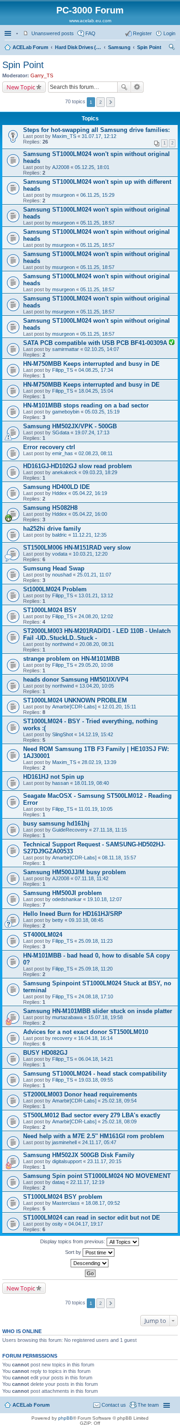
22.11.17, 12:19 (87, 1182)
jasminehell (64, 1142)
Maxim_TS (64, 136)
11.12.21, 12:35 (89, 535)
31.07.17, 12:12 (99, 136)
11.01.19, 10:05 (95, 809)
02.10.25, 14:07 (101, 349)
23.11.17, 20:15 (104, 1161)
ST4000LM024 (42, 934)
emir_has (62, 453)
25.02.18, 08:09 (119, 1121)
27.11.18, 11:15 (110, 830)
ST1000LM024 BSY (50, 610)
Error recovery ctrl (49, 447)
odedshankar (67, 899)
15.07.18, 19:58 (105, 1017)
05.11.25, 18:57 (97, 222)
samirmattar (65, 349)
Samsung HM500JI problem (62, 892)
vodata (59, 554)
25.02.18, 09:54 (119, 1100)
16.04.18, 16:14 (95, 1038)
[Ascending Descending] (90, 1263)
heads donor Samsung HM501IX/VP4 (75, 679)
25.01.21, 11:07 (94, 574)
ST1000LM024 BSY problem (62, 1196)
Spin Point (149, 47)
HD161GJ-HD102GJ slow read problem (77, 466)
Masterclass (66, 1203)
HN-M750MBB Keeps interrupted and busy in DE (91, 363)
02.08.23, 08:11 (95, 453)
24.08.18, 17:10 (95, 996)
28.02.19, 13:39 (99, 762)
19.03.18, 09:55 (95, 1080)
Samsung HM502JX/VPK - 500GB (70, 426)
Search (124, 87)
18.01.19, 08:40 (91, 783)
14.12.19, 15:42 (95, 734)
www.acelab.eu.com (90, 20)
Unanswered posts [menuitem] (52, 33)
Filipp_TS (62, 370)
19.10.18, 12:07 (104, 899)
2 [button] (100, 102)
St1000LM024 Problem (55, 589)
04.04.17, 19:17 (85, 1224)
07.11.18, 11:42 (91, 878)
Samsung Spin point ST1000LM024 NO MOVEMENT (97, 1175)
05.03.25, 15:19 (102, 411)
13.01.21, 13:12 (95, 595)
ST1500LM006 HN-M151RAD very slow (77, 547)
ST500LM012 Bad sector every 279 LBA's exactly (91, 1115)
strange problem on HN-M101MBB (71, 658)
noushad (62, 574)
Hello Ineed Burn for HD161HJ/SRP (72, 913)
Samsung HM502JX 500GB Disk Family (78, 1155)
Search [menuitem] (171, 48)
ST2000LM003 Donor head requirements (80, 1094)
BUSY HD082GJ (45, 1052)
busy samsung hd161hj (56, 823)
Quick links (9, 33)
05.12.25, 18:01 (92, 167)
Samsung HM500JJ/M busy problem (74, 872)
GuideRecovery (70, 830)
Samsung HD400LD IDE (56, 486)
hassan (60, 783)
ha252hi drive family (52, 528)
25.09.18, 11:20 (95, 968)
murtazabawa (67, 1017)
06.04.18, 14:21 (95, 1059)
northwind (63, 644)
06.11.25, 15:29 (97, 195)
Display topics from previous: (73, 1241)
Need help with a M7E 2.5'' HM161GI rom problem (93, 1136)
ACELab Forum (30, 47)
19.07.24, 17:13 (92, 432)
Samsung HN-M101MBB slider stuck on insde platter (97, 1011)
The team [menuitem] (148, 1405)
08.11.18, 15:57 (119, 857)
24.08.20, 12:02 (95, 616)
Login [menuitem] (169, 33)
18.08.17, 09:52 (102, 1203)
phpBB (65, 1418)
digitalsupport (67, 1161)
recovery (62, 1038)
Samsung (119, 47)
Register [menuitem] (142, 33)
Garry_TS (41, 75)
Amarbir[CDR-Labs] (74, 706)
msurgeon (63, 195)
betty (57, 920)
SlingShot (62, 734)
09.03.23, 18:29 (100, 472)
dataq (58, 1182)
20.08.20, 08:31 (96, 644)
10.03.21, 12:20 (90, 554)
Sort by (74, 1252)
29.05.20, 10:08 (95, 665)
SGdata (60, 432)
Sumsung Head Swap (53, 568)
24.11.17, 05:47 (99, 1142)
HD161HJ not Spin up (53, 776)
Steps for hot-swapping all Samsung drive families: (96, 129)
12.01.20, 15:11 (119, 706)
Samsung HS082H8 (50, 507)
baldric (59, 535)
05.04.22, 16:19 (89, 493)
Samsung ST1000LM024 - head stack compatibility (95, 1073)
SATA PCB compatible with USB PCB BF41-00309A (96, 342)
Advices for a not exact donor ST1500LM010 (85, 1031)
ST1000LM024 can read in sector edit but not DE (91, 1217)
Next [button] (110, 102)
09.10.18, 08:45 (86, 920)
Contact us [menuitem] (114, 1405)
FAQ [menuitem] (90, 33)
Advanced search (137, 87)
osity (57, 1224)
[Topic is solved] (171, 343)
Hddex (59, 493)
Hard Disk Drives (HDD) (78, 47)
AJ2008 (60, 167)
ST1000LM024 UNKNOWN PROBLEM (75, 700)
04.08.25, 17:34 (95, 370)
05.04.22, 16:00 (89, 514)
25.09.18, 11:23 (95, 941)
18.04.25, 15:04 (95, 391)
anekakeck (64, 472)
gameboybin (65, 411)
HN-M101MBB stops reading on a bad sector (86, 405)
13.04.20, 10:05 (96, 686)
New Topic (20, 87)
